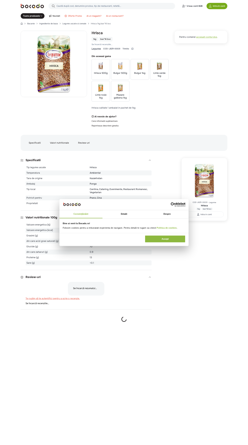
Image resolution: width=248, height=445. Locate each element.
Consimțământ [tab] (80, 214)
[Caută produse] (53, 6)
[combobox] (112, 6)
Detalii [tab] (124, 214)
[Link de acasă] (22, 24)
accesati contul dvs (206, 36)
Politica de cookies (167, 228)
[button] (217, 6)
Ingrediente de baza (48, 23)
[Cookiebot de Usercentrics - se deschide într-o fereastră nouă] (172, 204)
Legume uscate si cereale (74, 23)
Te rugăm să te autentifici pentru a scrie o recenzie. (129, 44)
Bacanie (31, 23)
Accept (165, 239)
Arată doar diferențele (35, 338)
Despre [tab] (167, 214)
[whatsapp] (132, 48)
